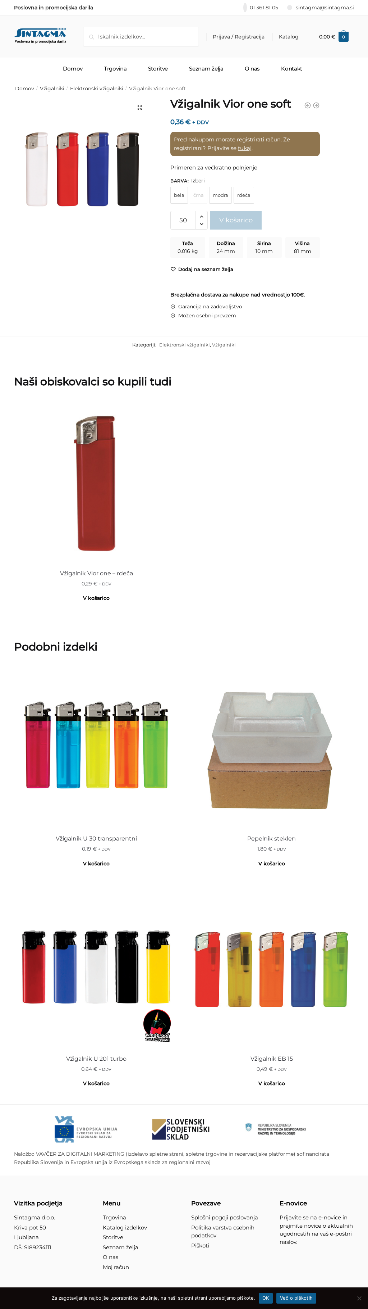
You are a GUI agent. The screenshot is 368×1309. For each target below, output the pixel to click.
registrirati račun (259, 139)
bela (179, 195)
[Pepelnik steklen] (271, 747)
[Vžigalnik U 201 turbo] (96, 966)
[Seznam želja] (167, 409)
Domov (24, 88)
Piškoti (200, 1245)
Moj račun (116, 1267)
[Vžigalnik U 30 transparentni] (96, 747)
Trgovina (114, 1217)
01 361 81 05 (264, 7)
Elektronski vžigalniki (96, 88)
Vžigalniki (52, 88)
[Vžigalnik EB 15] (271, 966)
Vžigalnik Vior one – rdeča (96, 573)
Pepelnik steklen (271, 838)
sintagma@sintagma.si (325, 7)
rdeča (243, 195)
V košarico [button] (96, 598)
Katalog (289, 36)
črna (198, 195)
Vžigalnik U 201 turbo (96, 1058)
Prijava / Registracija (238, 36)
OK (265, 1298)
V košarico (236, 220)
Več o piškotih (296, 1298)
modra (220, 195)
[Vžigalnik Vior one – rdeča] (96, 481)
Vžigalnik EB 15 (271, 1058)
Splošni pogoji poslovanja (224, 1217)
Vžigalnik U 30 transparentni (96, 838)
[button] (139, 107)
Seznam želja (120, 1247)
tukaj (245, 148)
